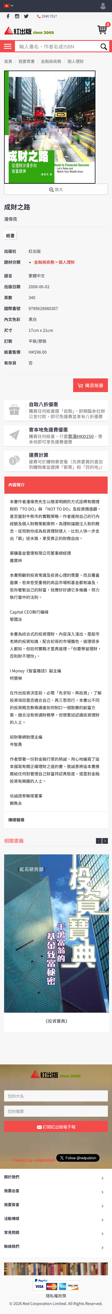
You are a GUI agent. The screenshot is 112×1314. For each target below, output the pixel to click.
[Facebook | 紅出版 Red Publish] (8, 16)
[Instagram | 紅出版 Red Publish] (17, 16)
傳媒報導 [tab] (16, 820)
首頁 (8, 61)
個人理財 (75, 61)
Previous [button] (99, 841)
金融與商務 (51, 61)
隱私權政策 (56, 1296)
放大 (58, 189)
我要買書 (26, 61)
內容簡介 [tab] (16, 485)
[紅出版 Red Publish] (29, 30)
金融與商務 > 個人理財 (54, 262)
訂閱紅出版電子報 (58, 1127)
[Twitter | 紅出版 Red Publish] (26, 16)
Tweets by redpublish (34, 1160)
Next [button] (105, 841)
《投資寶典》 (56, 1021)
